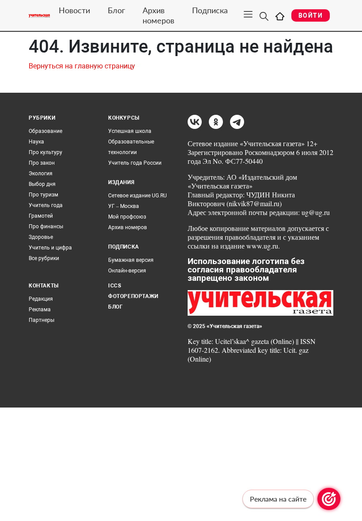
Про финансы (46, 226)
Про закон (42, 163)
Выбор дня (42, 184)
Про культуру (45, 152)
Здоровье (41, 237)
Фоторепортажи (133, 296)
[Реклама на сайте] (328, 499)
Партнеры (41, 320)
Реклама (40, 309)
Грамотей (41, 216)
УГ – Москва (123, 206)
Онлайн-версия (127, 271)
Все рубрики (44, 258)
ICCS (114, 286)
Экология (41, 173)
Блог (116, 10)
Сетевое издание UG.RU (137, 196)
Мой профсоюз (127, 217)
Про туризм (43, 195)
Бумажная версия (131, 260)
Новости (74, 10)
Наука (36, 142)
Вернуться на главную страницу (82, 66)
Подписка (210, 10)
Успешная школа (129, 131)
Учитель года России (135, 163)
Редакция (41, 299)
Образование (45, 131)
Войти (310, 15)
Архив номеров (158, 15)
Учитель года (46, 205)
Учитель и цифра (50, 248)
